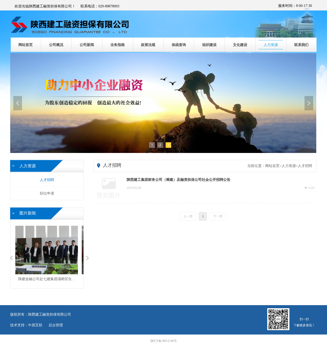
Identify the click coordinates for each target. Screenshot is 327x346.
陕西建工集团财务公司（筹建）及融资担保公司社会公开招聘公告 (178, 180)
